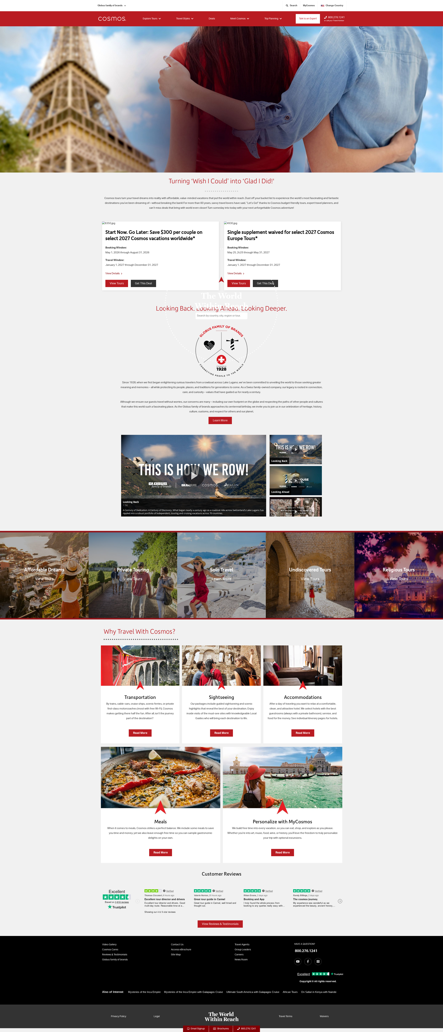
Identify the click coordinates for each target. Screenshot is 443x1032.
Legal (157, 1016)
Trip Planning (271, 18)
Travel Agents (242, 944)
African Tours (290, 991)
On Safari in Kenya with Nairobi (318, 991)
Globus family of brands (110, 5)
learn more (220, 420)
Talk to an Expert (308, 18)
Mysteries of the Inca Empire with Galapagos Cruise (193, 991)
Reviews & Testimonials (114, 954)
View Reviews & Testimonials (220, 924)
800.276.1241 (336, 17)
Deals (212, 18)
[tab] (140, 696)
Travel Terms (285, 1016)
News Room (241, 959)
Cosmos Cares (110, 949)
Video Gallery (109, 944)
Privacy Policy (118, 1016)
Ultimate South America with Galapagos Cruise (252, 991)
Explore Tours (150, 18)
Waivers (324, 1016)
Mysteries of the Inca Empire (144, 991)
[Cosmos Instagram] (318, 961)
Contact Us (177, 944)
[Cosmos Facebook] (307, 961)
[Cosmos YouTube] (297, 961)
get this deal (143, 283)
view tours (117, 283)
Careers (239, 954)
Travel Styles (183, 18)
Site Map (176, 954)
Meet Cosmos (238, 18)
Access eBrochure (181, 949)
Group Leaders (243, 949)
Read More (140, 733)
